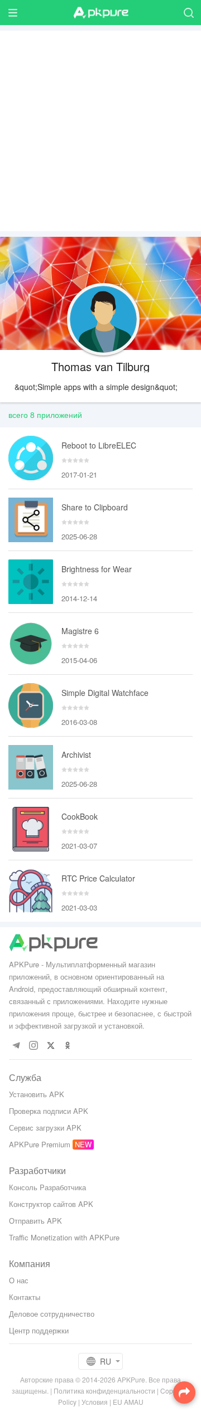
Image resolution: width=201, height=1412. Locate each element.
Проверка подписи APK (48, 1111)
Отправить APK (35, 1220)
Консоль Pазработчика (47, 1187)
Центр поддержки (39, 1330)
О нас (18, 1280)
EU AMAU (128, 1401)
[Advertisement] (100, 131)
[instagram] (33, 1046)
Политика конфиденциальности (104, 1390)
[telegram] (16, 1046)
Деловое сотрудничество (51, 1313)
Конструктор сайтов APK (51, 1204)
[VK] (51, 1046)
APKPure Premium (39, 1144)
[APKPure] (100, 13)
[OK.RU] (68, 1046)
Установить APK (36, 1094)
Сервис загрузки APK (45, 1127)
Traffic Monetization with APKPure (64, 1237)
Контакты (24, 1297)
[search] (188, 12)
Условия (95, 1401)
